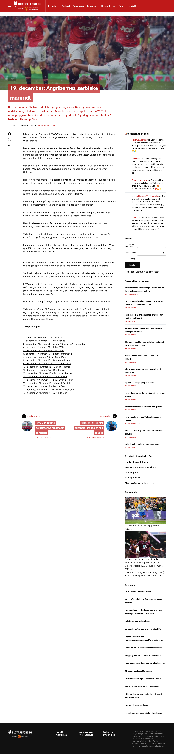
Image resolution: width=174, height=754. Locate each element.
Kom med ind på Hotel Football (138, 705)
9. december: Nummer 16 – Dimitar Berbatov (47, 363)
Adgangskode (130, 252)
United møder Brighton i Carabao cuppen (142, 444)
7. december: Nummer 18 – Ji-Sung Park (44, 357)
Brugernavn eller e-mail (129, 245)
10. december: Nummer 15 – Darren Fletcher (46, 366)
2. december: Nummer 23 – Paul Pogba (44, 340)
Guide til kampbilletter (137, 462)
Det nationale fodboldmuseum (138, 591)
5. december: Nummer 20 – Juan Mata (43, 350)
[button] (9, 6)
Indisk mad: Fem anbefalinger (137, 621)
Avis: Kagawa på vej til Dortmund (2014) (145, 575)
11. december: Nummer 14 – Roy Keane (44, 370)
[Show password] (163, 253)
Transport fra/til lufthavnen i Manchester (142, 686)
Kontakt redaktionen (61, 733)
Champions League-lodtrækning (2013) (144, 572)
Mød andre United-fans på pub (141, 467)
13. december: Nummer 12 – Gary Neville (45, 376)
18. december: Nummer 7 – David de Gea (45, 392)
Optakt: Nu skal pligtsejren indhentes (140, 383)
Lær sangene (131, 473)
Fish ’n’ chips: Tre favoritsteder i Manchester (143, 648)
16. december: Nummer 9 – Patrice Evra (44, 386)
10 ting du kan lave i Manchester (138, 671)
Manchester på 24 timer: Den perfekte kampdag (145, 663)
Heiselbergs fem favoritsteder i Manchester (143, 713)
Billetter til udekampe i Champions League (143, 679)
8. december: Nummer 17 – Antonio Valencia (46, 360)
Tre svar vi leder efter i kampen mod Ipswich (148, 199)
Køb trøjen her (132, 478)
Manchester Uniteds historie (140, 483)
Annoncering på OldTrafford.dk (86, 733)
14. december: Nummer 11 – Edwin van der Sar (48, 379)
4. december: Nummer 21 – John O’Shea (44, 347)
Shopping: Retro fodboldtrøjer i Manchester (143, 655)
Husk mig (131, 259)
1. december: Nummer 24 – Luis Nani (43, 337)
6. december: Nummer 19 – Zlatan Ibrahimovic (47, 353)
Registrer (129, 272)
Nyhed (12, 79)
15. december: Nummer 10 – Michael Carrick (46, 383)
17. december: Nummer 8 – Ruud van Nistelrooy (48, 389)
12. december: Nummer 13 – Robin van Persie (47, 373)
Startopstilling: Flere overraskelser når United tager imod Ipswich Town (148, 143)
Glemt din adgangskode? (148, 272)
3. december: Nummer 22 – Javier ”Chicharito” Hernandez (54, 344)
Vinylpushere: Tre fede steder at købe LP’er (143, 629)
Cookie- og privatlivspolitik (110, 733)
